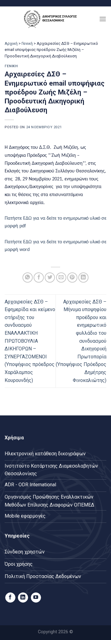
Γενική (27, 43)
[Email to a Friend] (61, 277)
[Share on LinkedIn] (83, 277)
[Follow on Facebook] (10, 597)
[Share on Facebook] (39, 277)
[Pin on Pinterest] (72, 277)
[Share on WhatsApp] (28, 277)
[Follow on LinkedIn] (23, 597)
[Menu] (102, 18)
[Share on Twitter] (50, 277)
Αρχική (11, 43)
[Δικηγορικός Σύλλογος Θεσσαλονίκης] (51, 18)
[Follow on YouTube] (36, 597)
